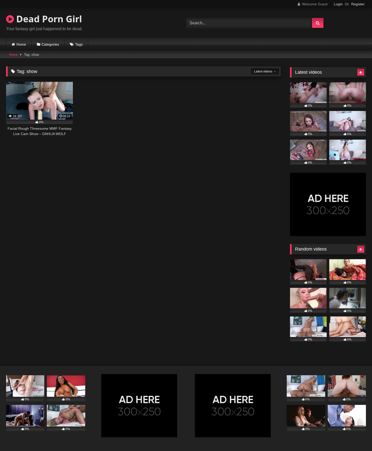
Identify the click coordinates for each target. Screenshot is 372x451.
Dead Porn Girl (48, 19)
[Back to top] (356, 436)
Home (21, 44)
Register (358, 4)
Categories (50, 44)
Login (338, 4)
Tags (79, 44)
